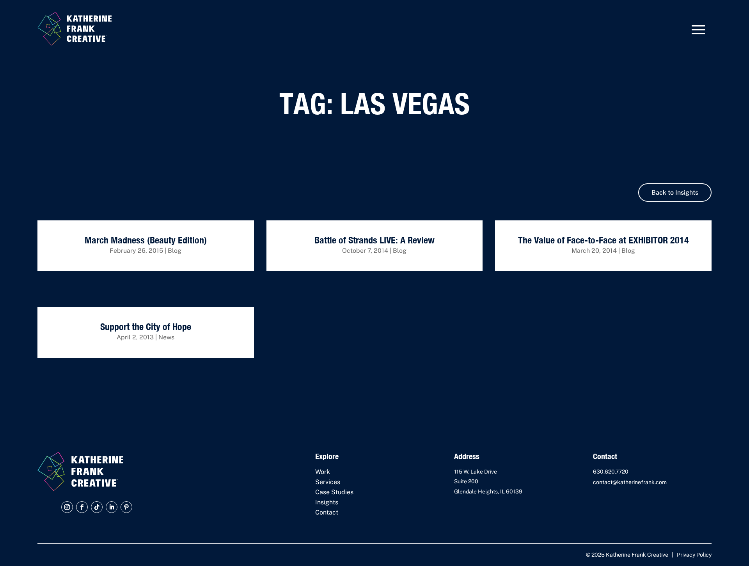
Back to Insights (674, 192)
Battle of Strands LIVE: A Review (374, 240)
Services (327, 482)
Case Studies (334, 492)
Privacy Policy (694, 555)
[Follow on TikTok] (97, 507)
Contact (326, 512)
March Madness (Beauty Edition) (146, 240)
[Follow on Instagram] (67, 507)
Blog (174, 250)
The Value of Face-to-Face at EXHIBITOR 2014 (603, 240)
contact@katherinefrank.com (630, 482)
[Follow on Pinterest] (126, 507)
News (166, 337)
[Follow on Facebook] (82, 507)
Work (322, 472)
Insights (326, 502)
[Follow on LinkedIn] (111, 507)
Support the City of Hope (145, 326)
